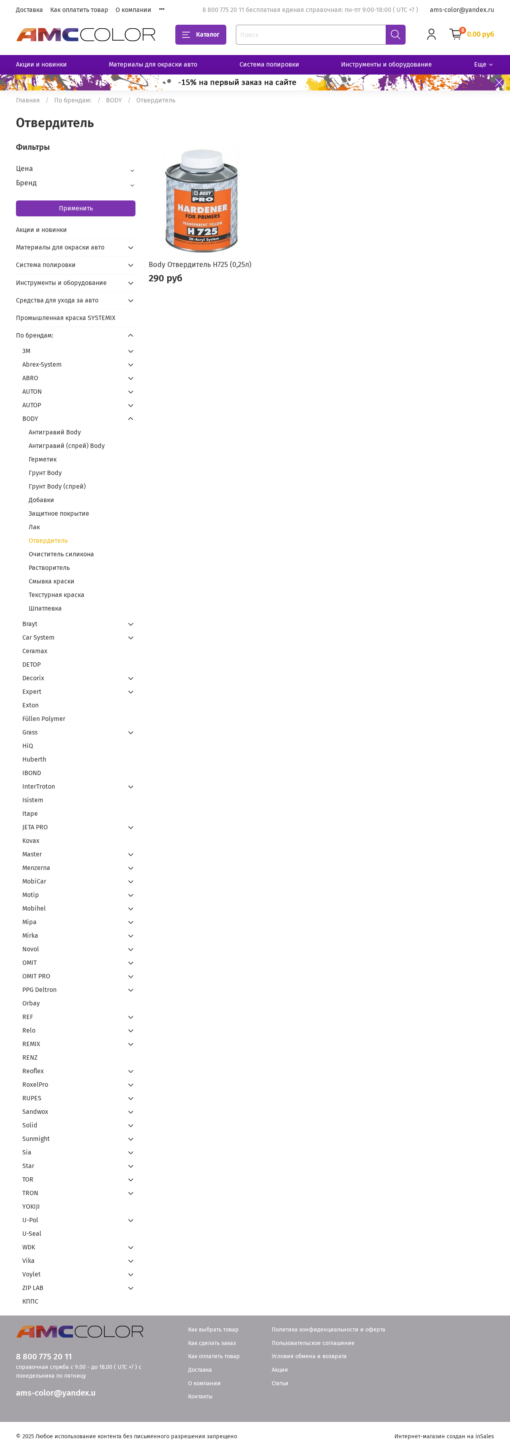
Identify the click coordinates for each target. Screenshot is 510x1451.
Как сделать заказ (212, 1343)
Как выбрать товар (213, 1329)
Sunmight (36, 1139)
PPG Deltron (39, 990)
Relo (28, 1030)
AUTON (32, 391)
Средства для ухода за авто (57, 300)
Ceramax (34, 651)
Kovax (30, 840)
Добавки (41, 500)
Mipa (29, 922)
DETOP (31, 664)
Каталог (208, 34)
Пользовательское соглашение (313, 1343)
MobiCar (34, 881)
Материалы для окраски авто (153, 64)
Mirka (30, 935)
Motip (30, 895)
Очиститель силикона (61, 554)
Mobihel (34, 908)
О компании (133, 10)
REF (27, 1017)
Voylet (31, 1274)
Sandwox (35, 1111)
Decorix (33, 678)
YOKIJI (31, 1206)
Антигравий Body (55, 432)
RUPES (31, 1098)
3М (26, 351)
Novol (30, 949)
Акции (280, 1370)
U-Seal (31, 1233)
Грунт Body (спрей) (57, 486)
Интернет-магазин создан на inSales (444, 1436)
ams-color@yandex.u (56, 1393)
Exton (30, 705)
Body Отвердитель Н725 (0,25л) (200, 264)
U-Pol (30, 1220)
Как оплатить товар (79, 10)
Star (28, 1166)
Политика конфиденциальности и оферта (328, 1329)
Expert (31, 691)
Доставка (29, 10)
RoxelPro (35, 1084)
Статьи (280, 1383)
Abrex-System (42, 364)
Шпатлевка (45, 608)
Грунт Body (45, 473)
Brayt (29, 624)
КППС (30, 1301)
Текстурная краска (56, 595)
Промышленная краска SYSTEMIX (66, 318)
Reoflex (33, 1071)
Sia (26, 1152)
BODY (114, 100)
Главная (28, 100)
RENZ (29, 1057)
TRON (30, 1193)
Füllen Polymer (43, 719)
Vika (28, 1260)
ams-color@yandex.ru (462, 10)
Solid (29, 1125)
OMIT (29, 962)
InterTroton (38, 786)
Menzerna (36, 868)
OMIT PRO (36, 976)
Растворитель (49, 567)
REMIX (31, 1044)
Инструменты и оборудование (386, 64)
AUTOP (31, 405)
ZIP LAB (32, 1288)
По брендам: (73, 100)
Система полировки (269, 64)
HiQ (27, 746)
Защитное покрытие (59, 513)
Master (32, 854)
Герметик (43, 459)
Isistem (32, 800)
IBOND (31, 773)
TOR (27, 1179)
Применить (76, 208)
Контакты (200, 1396)
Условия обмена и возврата (309, 1356)
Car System (38, 637)
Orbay (31, 1003)
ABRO (30, 378)
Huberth (34, 759)
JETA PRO (35, 827)
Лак (34, 527)
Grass (29, 732)
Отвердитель (48, 540)
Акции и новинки (41, 64)
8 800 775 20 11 (44, 1357)
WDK (28, 1247)
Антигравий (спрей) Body (67, 446)
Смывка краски (52, 581)
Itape (30, 813)
